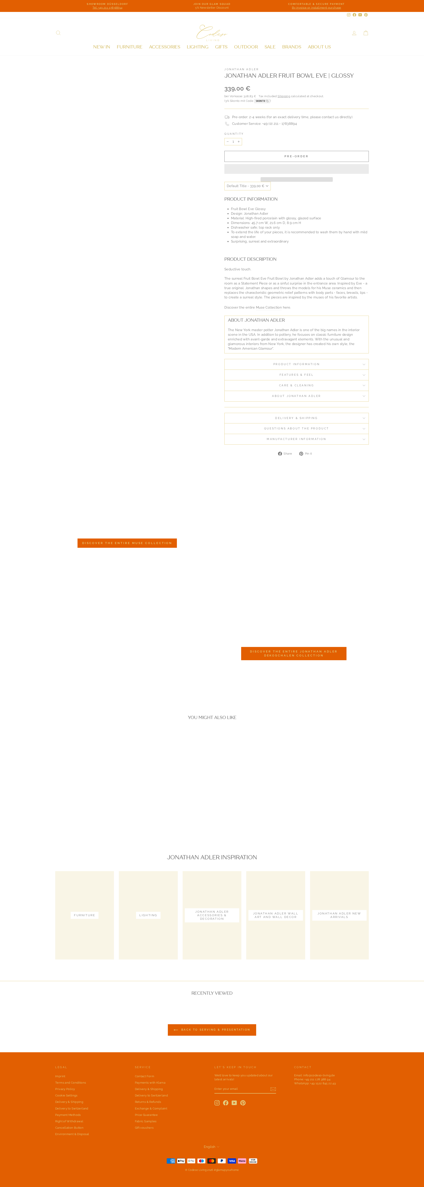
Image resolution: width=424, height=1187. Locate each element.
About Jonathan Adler (296, 396)
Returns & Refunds (148, 1102)
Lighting (197, 47)
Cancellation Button (69, 1127)
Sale (270, 47)
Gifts (221, 47)
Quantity (234, 133)
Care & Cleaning (296, 385)
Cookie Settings (66, 1095)
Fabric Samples (146, 1121)
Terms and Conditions (70, 1082)
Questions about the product (296, 428)
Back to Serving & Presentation (215, 1029)
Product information (296, 364)
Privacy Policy (65, 1089)
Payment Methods (68, 1115)
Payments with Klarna (150, 1082)
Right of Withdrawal (69, 1121)
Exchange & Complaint (151, 1108)
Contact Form (144, 1076)
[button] (296, 169)
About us (319, 47)
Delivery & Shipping (296, 418)
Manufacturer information (296, 439)
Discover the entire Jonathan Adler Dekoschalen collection (294, 653)
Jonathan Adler (241, 69)
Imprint (60, 1076)
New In (101, 47)
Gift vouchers (144, 1127)
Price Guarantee (146, 1115)
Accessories (164, 47)
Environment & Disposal (72, 1134)
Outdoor (246, 47)
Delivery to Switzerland (71, 1108)
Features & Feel (297, 374)
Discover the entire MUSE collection (127, 543)
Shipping (284, 96)
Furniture (129, 47)
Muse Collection (269, 307)
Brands (291, 47)
